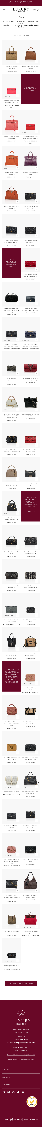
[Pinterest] (3, 1092)
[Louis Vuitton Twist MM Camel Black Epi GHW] (11, 743)
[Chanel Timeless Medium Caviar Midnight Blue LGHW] (11, 226)
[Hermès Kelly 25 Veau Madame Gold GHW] (30, 52)
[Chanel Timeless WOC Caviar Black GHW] (30, 811)
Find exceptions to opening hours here (21, 1055)
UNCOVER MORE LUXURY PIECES (21, 984)
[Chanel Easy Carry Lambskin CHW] (11, 537)
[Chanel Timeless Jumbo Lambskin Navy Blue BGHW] (30, 329)
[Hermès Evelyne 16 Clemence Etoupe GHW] (11, 916)
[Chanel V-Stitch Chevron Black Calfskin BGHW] (30, 777)
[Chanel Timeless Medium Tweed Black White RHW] (30, 571)
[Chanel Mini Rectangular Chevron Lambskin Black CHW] (30, 294)
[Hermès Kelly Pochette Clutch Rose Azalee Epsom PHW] (11, 86)
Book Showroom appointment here (21, 1059)
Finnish (24, 5)
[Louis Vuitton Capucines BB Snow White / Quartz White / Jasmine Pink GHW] (11, 399)
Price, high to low (21, 35)
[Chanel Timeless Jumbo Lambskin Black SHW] (30, 537)
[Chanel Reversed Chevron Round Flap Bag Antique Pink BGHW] (11, 707)
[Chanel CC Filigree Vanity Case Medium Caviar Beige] (30, 639)
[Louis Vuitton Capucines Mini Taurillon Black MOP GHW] (11, 503)
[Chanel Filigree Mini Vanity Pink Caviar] (30, 673)
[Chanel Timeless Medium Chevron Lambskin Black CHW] (11, 329)
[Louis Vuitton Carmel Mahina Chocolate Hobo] (30, 881)
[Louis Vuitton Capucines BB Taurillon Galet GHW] (11, 469)
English (17, 5)
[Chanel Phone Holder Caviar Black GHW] (11, 950)
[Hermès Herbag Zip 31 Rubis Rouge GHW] (30, 916)
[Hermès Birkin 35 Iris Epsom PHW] (30, 158)
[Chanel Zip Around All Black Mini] (30, 605)
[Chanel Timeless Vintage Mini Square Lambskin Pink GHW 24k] (11, 845)
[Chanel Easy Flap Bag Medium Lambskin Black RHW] (30, 743)
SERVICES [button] (6, 1077)
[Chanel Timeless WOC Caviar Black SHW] (11, 811)
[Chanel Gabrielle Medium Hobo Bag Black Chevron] (30, 399)
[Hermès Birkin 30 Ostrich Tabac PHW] (11, 52)
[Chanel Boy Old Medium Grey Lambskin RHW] (11, 605)
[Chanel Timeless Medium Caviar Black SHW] (30, 226)
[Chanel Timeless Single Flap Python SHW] (11, 571)
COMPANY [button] (6, 1070)
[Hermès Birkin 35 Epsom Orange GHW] (11, 158)
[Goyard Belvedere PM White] (11, 777)
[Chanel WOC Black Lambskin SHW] (30, 845)
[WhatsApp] (23, 1092)
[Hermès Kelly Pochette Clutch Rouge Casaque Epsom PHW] (30, 122)
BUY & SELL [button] (6, 1084)
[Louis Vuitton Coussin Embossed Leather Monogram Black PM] (11, 881)
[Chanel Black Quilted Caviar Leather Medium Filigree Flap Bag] (11, 294)
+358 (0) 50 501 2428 (21, 1032)
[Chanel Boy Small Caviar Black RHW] (30, 469)
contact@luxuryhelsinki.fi (21, 1029)
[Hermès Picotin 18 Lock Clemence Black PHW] (11, 639)
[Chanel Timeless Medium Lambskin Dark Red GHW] (30, 260)
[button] (3, 10)
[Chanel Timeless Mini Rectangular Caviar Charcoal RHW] (11, 363)
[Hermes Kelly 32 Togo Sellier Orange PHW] (11, 192)
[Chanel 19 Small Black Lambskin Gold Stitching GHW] (11, 435)
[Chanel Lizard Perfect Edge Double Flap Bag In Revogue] (30, 363)
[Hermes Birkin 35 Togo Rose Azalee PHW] (11, 122)
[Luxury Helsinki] (21, 1017)
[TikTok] (18, 1092)
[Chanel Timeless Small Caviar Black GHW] (30, 192)
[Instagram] (8, 1092)
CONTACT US (30, 511)
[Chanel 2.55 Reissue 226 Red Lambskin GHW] (30, 435)
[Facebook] (13, 1092)
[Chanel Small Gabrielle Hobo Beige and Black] (30, 707)
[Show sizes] (17, 61)
